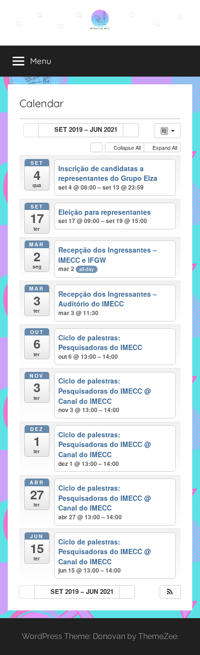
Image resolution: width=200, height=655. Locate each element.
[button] (170, 592)
